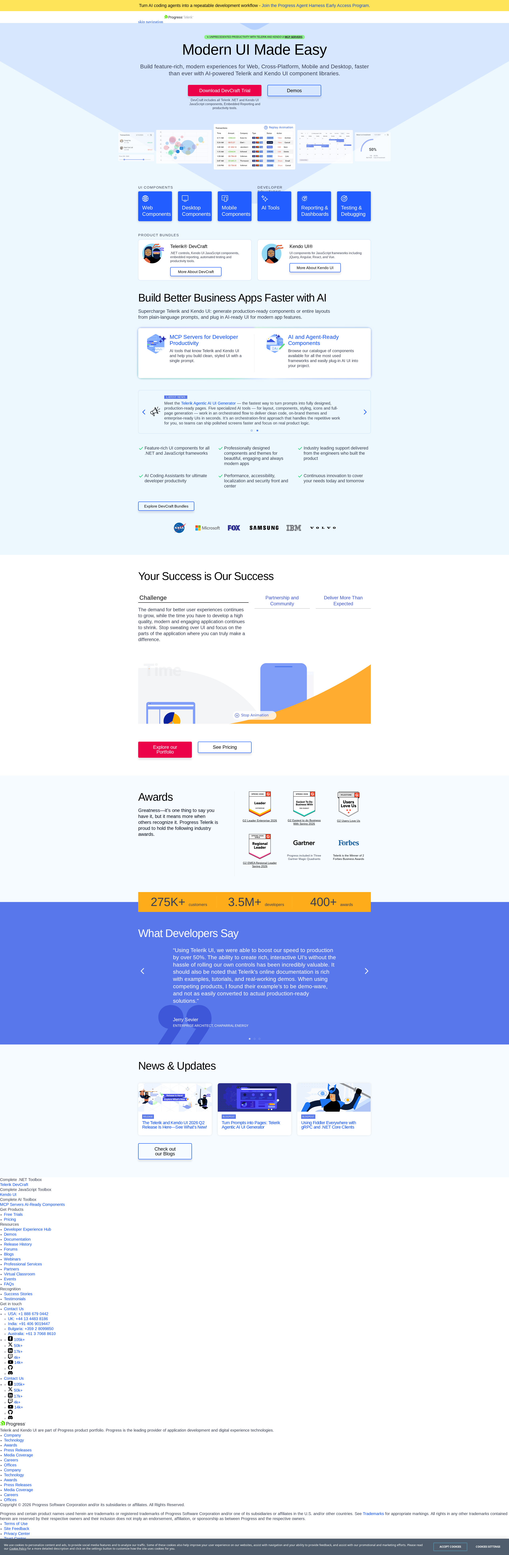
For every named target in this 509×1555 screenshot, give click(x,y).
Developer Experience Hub (27, 1229)
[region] (254, 1547)
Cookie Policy (17, 1548)
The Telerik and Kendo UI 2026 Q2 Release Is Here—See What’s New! (174, 1125)
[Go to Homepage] (178, 21)
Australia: (32, 1333)
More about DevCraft (196, 272)
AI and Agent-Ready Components (313, 340)
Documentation (17, 1239)
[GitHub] (10, 1368)
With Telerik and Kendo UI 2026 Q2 (247, 403)
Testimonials (15, 1299)
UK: (28, 1319)
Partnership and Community (282, 600)
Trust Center (15, 1538)
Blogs (9, 1254)
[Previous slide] (142, 970)
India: (29, 1324)
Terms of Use (16, 1523)
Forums (10, 1249)
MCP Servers (293, 37)
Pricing (10, 1219)
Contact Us (14, 1309)
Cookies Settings (488, 1546)
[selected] (251, 430)
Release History (18, 1244)
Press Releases (18, 1450)
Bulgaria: (30, 1328)
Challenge (153, 598)
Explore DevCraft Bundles (166, 506)
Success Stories (18, 1294)
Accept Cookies (450, 1546)
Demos (294, 90)
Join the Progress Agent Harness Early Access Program (315, 5)
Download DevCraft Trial (224, 90)
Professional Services (23, 1264)
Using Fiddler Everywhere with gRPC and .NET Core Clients (328, 1125)
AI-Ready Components (45, 1204)
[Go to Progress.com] (13, 1425)
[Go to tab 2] (257, 430)
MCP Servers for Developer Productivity (204, 340)
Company (12, 1435)
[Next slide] (366, 970)
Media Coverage (18, 1455)
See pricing (225, 747)
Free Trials (13, 1214)
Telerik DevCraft (14, 1184)
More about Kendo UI (315, 268)
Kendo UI (8, 1194)
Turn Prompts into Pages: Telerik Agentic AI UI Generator (251, 1125)
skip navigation (150, 21)
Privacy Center (17, 1533)
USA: (28, 1314)
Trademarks (373, 1513)
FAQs (9, 1284)
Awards (10, 1445)
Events (10, 1279)
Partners (11, 1269)
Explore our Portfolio (165, 749)
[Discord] (10, 1373)
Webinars (12, 1259)
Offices (10, 1465)
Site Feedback (16, 1528)
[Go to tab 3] (259, 1038)
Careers (11, 1460)
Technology (14, 1440)
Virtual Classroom (19, 1274)
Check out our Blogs (165, 1151)
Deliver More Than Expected (343, 600)
